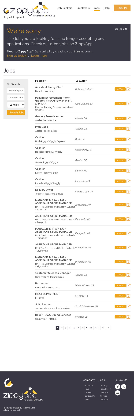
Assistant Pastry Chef (48, 87)
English (8, 17)
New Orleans (82, 103)
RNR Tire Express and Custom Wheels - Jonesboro (55, 208)
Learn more (39, 55)
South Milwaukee (84, 306)
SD (86, 316)
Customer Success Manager (52, 272)
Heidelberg (81, 149)
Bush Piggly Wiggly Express (50, 141)
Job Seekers (64, 7)
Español (19, 17)
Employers (83, 7)
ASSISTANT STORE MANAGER (53, 215)
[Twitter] (124, 387)
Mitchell (79, 316)
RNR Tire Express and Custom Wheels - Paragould (55, 221)
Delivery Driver (44, 189)
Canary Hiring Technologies (49, 277)
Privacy (103, 385)
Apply (120, 89)
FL (91, 89)
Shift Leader (43, 304)
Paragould (80, 219)
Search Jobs (16, 112)
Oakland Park (82, 89)
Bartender (41, 283)
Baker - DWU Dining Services (53, 314)
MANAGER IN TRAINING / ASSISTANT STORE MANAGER (53, 202)
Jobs (97, 7)
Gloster (79, 160)
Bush (77, 139)
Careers (88, 392)
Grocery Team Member (49, 116)
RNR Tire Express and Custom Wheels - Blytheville (55, 249)
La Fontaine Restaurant (47, 287)
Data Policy (105, 389)
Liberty (79, 170)
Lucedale (80, 181)
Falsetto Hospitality (45, 91)
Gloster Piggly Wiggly (46, 162)
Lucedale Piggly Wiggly (47, 183)
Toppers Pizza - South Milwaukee (52, 308)
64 (103, 327)
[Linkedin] (118, 393)
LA (91, 103)
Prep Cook (41, 126)
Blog (87, 399)
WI (91, 191)
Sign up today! (17, 55)
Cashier (40, 137)
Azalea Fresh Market (46, 120)
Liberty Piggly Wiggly (46, 172)
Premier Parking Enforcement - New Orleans (54, 108)
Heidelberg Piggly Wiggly (48, 151)
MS (90, 149)
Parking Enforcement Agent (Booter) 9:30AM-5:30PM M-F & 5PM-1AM (53, 100)
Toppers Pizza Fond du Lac (49, 193)
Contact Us (90, 396)
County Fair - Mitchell (46, 319)
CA (92, 285)
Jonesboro (80, 204)
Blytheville (81, 247)
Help (107, 7)
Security (104, 399)
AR (88, 204)
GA (85, 118)
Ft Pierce (39, 298)
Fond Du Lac (81, 191)
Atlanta (79, 118)
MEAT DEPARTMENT (47, 293)
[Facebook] (118, 387)
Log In (122, 7)
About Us (89, 385)
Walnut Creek (82, 285)
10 (96, 327)
